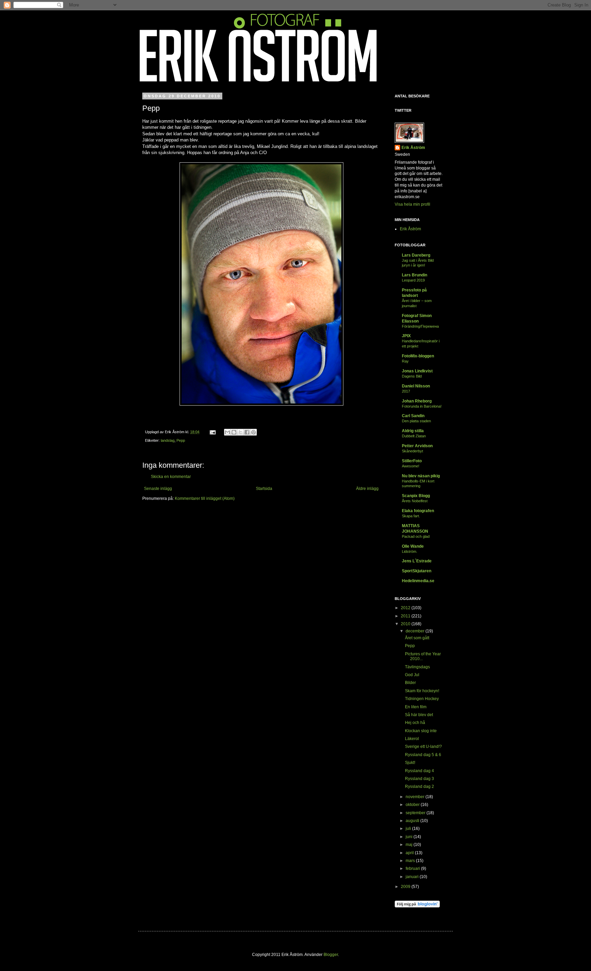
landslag (167, 440)
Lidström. (409, 551)
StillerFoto (412, 461)
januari (413, 876)
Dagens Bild (412, 376)
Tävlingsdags (417, 667)
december (415, 631)
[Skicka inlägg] (212, 432)
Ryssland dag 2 (419, 786)
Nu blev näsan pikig (421, 476)
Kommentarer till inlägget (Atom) (205, 498)
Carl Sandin (413, 415)
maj (409, 844)
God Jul (412, 674)
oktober (413, 804)
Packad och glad (416, 536)
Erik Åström (413, 147)
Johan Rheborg (417, 401)
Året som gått (417, 637)
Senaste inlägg (158, 488)
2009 (406, 886)
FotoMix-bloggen (418, 356)
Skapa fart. (411, 516)
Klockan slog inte (421, 730)
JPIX (406, 335)
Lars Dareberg (416, 255)
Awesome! (410, 466)
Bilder (410, 682)
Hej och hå (415, 722)
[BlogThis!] (234, 432)
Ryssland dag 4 (419, 770)
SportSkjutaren (416, 571)
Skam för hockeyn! (422, 690)
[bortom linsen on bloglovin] (417, 906)
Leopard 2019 (413, 280)
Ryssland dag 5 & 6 (423, 754)
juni (409, 836)
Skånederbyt (412, 451)
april (410, 852)
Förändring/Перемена (420, 326)
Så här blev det (419, 714)
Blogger (331, 954)
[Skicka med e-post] (227, 432)
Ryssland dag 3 (419, 778)
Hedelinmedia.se (418, 580)
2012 (406, 607)
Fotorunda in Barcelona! (422, 406)
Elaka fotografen (418, 510)
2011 (406, 616)
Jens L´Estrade (417, 561)
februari (413, 868)
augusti (413, 820)
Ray (405, 361)
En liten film (415, 707)
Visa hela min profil (412, 204)
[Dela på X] (240, 432)
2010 (406, 623)
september (416, 812)
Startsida (264, 488)
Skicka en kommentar (171, 476)
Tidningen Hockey (422, 698)
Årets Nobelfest (415, 501)
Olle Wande (413, 546)
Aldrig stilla (413, 430)
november (415, 796)
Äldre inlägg (367, 488)
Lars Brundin (414, 275)
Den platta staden (416, 421)
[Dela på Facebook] (247, 432)
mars (411, 860)
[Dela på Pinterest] (253, 432)
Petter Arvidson (417, 445)
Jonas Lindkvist (417, 371)
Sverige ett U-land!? (423, 746)
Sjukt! (410, 762)
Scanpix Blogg (416, 495)
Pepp (180, 440)
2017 (406, 391)
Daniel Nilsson (416, 386)
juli (409, 828)
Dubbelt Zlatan (414, 436)
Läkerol (412, 738)
